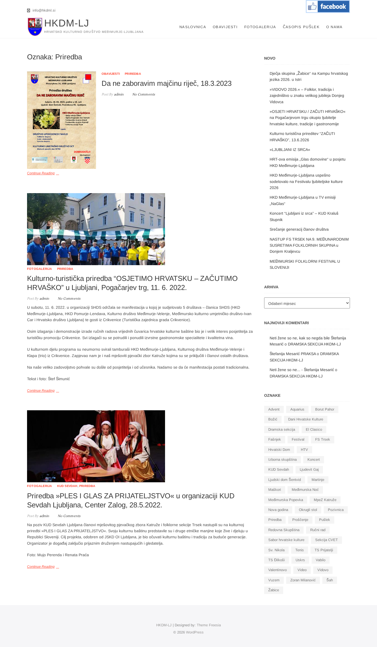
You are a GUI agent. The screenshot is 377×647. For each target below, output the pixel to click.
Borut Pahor (324, 409)
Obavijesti (225, 27)
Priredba (133, 73)
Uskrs (300, 560)
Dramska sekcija (281, 429)
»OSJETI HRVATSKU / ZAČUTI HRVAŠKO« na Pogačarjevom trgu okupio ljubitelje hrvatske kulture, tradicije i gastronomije (308, 117)
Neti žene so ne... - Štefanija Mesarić (302, 370)
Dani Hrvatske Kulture (305, 419)
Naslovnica (192, 27)
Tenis (299, 550)
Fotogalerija (260, 27)
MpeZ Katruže (325, 500)
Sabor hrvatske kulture (286, 540)
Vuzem (274, 580)
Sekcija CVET (326, 540)
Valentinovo (277, 570)
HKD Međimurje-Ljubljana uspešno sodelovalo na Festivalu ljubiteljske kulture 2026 (306, 181)
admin (118, 94)
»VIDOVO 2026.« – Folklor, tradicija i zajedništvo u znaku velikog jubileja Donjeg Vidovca (307, 95)
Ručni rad (317, 530)
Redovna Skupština (283, 530)
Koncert (313, 459)
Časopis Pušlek (301, 27)
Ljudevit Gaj (309, 469)
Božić (272, 419)
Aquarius (297, 409)
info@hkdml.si (43, 10)
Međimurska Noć (305, 490)
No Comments (143, 94)
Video (302, 570)
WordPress (195, 632)
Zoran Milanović (303, 580)
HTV (304, 450)
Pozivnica (336, 510)
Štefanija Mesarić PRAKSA (293, 354)
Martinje (318, 480)
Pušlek (324, 520)
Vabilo (320, 560)
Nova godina (278, 510)
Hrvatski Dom (279, 450)
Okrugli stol (308, 510)
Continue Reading (41, 391)
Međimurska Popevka (285, 500)
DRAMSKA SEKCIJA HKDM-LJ (314, 344)
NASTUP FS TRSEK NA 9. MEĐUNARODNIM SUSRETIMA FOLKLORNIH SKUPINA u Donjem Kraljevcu (309, 245)
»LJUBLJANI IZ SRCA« (290, 149)
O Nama (334, 27)
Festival (298, 439)
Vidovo (322, 570)
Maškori (274, 490)
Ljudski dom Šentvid (284, 480)
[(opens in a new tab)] (140, 229)
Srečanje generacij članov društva (299, 229)
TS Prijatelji (324, 550)
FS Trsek (322, 439)
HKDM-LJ (66, 23)
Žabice (273, 590)
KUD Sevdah (67, 486)
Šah (329, 580)
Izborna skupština (282, 459)
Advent (274, 409)
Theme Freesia (209, 625)
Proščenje (300, 520)
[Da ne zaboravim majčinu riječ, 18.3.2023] (61, 120)
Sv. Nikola (276, 550)
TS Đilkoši (276, 560)
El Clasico (314, 429)
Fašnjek (274, 439)
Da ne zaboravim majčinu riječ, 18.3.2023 (167, 83)
